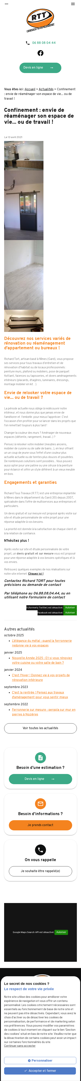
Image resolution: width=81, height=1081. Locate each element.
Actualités (46, 89)
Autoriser (70, 607)
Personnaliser (42, 1060)
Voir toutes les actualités (40, 728)
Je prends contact (40, 825)
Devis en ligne (38, 68)
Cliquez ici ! (35, 574)
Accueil (30, 89)
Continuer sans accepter (20, 1045)
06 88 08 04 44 (44, 43)
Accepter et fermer (42, 1071)
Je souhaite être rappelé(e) (40, 871)
